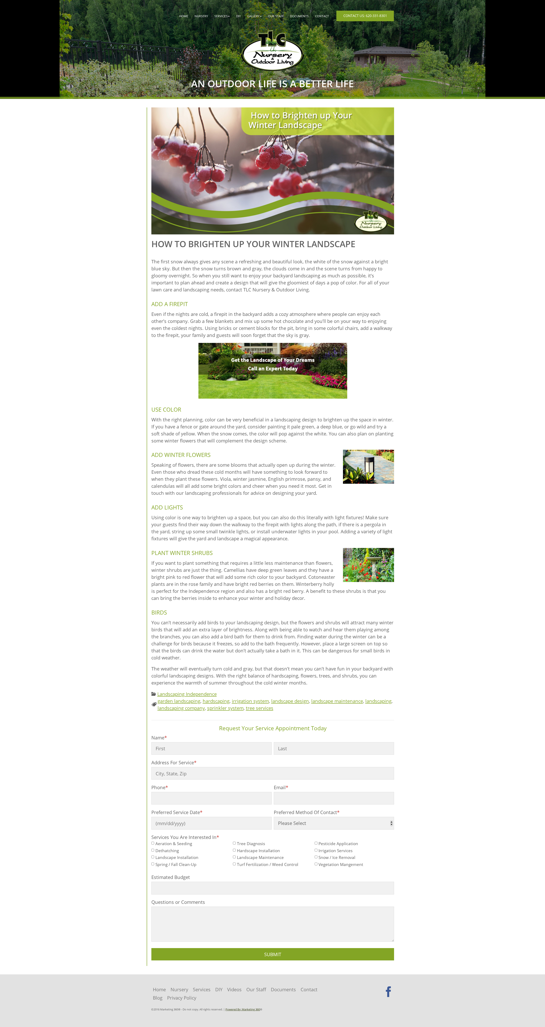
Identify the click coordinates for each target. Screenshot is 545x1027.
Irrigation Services (335, 851)
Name (159, 737)
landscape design (290, 701)
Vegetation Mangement (340, 865)
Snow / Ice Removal (336, 858)
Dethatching (167, 851)
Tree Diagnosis (251, 844)
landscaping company (181, 708)
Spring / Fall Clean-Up (175, 865)
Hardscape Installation (258, 851)
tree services (259, 708)
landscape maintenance (337, 701)
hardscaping (216, 701)
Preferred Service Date (176, 812)
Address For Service (173, 762)
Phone (159, 787)
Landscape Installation (176, 858)
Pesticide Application (338, 844)
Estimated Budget (170, 877)
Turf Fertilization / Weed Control (267, 865)
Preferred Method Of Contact (307, 812)
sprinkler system (225, 708)
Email (281, 787)
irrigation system (250, 701)
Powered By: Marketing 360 (242, 1009)
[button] (222, 16)
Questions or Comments (178, 902)
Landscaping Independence (187, 694)
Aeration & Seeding (173, 844)
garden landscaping (179, 701)
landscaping (378, 701)
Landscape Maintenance (260, 858)
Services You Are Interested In (185, 837)
